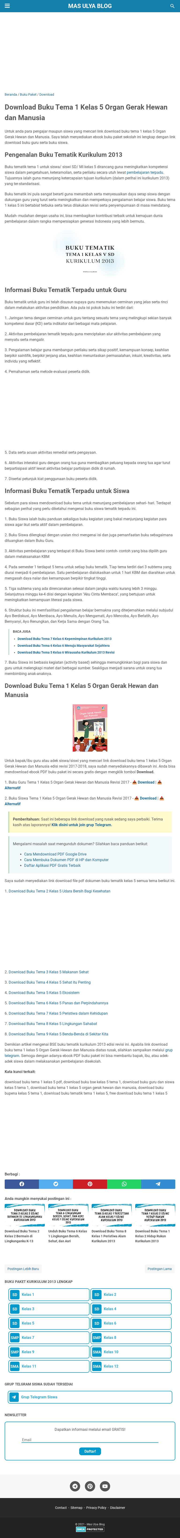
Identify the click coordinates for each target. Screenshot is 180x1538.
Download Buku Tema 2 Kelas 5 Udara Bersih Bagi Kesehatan (59, 891)
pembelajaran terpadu (145, 172)
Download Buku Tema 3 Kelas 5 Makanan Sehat (49, 972)
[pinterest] (90, 1184)
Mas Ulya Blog (90, 6)
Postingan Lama (160, 1269)
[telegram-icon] (75, 1486)
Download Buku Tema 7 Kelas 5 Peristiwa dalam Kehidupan (58, 1013)
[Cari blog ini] (172, 6)
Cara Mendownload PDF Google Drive (55, 854)
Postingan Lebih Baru (23, 1269)
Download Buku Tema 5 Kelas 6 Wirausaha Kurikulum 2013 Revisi (66, 652)
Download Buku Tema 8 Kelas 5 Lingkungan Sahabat (53, 1023)
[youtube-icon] (105, 1486)
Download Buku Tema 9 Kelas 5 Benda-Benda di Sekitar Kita (58, 1034)
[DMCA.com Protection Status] (90, 1531)
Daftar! (90, 1451)
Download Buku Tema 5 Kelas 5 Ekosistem (44, 992)
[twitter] (56, 1184)
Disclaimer (117, 1508)
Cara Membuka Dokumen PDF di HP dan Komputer (66, 860)
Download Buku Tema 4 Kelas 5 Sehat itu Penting (50, 982)
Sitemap (76, 1508)
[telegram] (158, 1184)
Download (146, 782)
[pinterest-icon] (90, 1486)
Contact (61, 1508)
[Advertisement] (90, 52)
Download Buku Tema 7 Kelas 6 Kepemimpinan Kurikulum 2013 (65, 639)
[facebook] (22, 1184)
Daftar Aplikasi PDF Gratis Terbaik (52, 865)
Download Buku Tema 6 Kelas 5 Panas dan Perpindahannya (58, 1003)
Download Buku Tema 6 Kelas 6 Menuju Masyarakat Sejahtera (64, 645)
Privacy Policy (96, 1508)
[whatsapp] (124, 1184)
